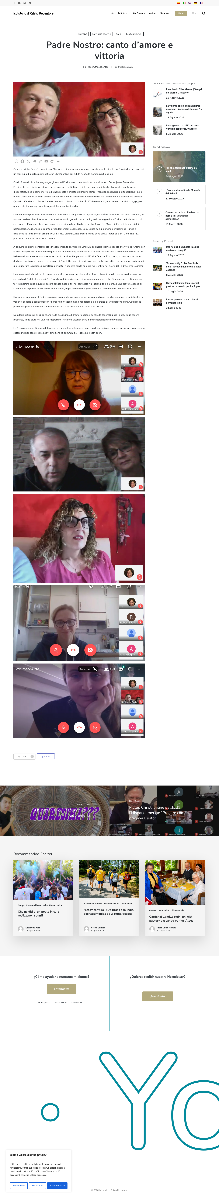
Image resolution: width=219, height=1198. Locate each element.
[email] (30, 3)
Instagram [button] (44, 1002)
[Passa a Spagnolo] (178, 3)
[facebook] (14, 3)
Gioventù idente (33, 905)
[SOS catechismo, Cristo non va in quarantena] (55, 811)
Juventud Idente (111, 903)
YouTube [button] (76, 1002)
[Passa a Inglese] (189, 3)
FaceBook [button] (61, 1002)
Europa (82, 34)
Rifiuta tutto (37, 1185)
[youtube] (19, 3)
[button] (61, 989)
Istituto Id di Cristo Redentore (33, 13)
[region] (39, 1171)
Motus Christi (134, 34)
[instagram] (25, 3)
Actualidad (89, 903)
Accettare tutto (57, 1185)
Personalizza (19, 1185)
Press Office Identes (97, 66)
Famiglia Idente (101, 34)
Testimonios (126, 903)
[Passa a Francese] (201, 3)
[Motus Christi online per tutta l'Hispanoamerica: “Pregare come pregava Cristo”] (164, 811)
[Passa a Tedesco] (195, 3)
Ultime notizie (55, 905)
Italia (119, 34)
